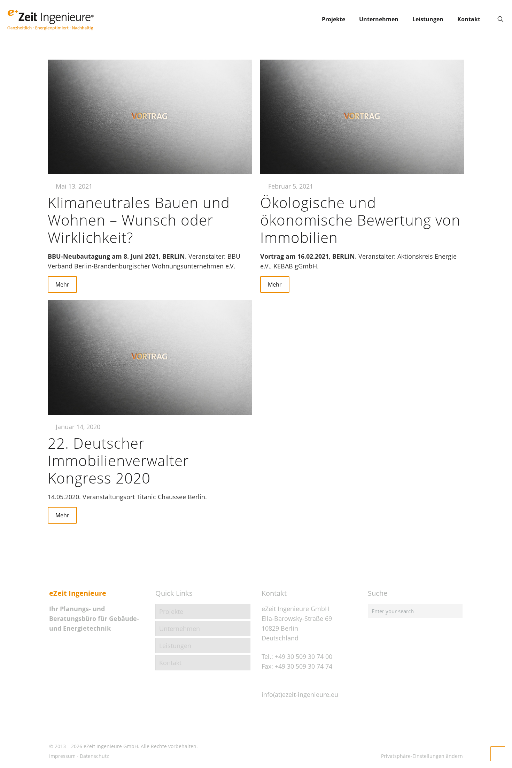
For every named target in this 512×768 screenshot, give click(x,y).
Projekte (171, 611)
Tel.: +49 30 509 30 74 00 (297, 656)
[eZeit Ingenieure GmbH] (50, 19)
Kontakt (170, 663)
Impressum (62, 756)
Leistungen (175, 645)
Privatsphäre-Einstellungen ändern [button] (422, 756)
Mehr (62, 284)
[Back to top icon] (478, 753)
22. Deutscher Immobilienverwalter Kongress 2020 (118, 460)
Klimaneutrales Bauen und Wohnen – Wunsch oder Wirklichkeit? (139, 219)
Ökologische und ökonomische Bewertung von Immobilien (360, 219)
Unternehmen (179, 628)
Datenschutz (94, 756)
